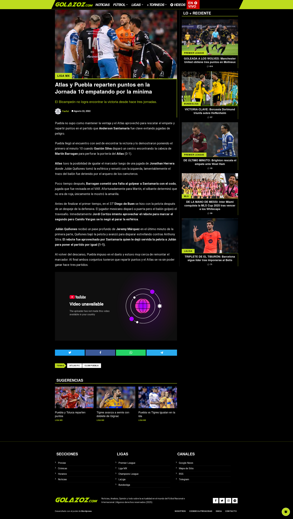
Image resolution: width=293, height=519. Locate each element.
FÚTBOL (119, 4)
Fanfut (65, 111)
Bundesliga (191, 103)
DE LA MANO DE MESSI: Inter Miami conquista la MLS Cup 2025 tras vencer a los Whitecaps (209, 205)
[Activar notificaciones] (286, 512)
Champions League (128, 473)
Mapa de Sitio (186, 468)
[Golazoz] (74, 8)
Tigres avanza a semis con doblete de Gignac (113, 414)
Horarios (62, 473)
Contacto (231, 511)
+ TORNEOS (155, 4)
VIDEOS (179, 4)
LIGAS (136, 4)
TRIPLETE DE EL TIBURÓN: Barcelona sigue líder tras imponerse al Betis (210, 258)
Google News (186, 462)
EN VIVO (192, 4)
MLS (186, 196)
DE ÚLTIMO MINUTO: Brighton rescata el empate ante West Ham (209, 162)
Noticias (102, 4)
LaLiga (188, 251)
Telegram (184, 479)
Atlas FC (74, 365)
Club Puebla (92, 365)
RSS (181, 473)
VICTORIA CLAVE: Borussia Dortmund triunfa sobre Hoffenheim (210, 111)
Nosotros (180, 511)
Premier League (194, 52)
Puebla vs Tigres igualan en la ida (156, 414)
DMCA (219, 511)
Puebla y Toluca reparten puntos (70, 414)
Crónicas (62, 468)
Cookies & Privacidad (200, 511)
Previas (62, 462)
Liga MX (63, 76)
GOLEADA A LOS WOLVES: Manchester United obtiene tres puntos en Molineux (210, 60)
